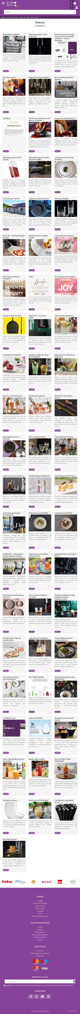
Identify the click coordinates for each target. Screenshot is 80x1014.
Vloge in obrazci (40, 908)
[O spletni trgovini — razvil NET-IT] (72, 1011)
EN (71, 6)
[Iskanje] (74, 12)
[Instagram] (36, 996)
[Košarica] (74, 3)
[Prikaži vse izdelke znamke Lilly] (33, 882)
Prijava (76, 9)
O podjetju (3, 17)
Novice (20, 17)
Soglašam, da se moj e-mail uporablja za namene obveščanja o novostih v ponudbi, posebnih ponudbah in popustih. (39, 985)
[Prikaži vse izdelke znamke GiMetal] (20, 882)
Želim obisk (26, 17)
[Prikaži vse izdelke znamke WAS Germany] (73, 882)
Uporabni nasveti (34, 17)
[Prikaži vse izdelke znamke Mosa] (47, 882)
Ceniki (40, 914)
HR (71, 4)
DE (71, 8)
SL (71, 2)
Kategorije (40, 930)
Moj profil (40, 940)
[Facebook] (30, 996)
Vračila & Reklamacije (40, 937)
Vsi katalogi (40, 911)
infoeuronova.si (43, 916)
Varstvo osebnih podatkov (40, 935)
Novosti (40, 927)
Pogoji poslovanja (40, 932)
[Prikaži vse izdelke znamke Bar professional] (60, 882)
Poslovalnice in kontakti (12, 17)
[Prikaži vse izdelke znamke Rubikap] (7, 882)
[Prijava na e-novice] (74, 981)
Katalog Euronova (40, 906)
